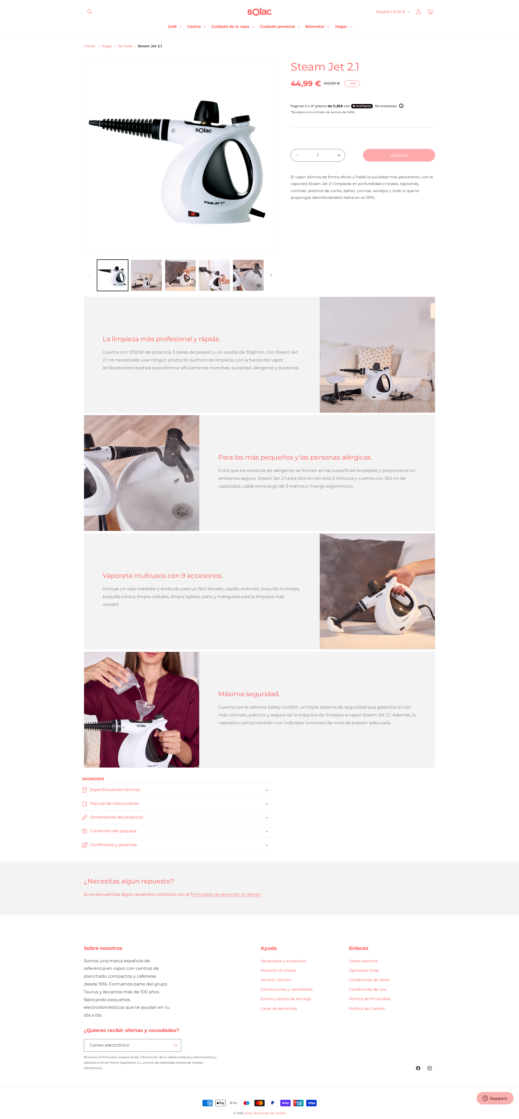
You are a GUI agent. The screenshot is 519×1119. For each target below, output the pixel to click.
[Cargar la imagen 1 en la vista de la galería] (112, 275)
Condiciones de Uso (367, 989)
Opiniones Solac (364, 970)
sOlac (249, 1113)
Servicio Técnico (276, 979)
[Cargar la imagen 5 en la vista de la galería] (248, 275)
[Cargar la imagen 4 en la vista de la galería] (214, 275)
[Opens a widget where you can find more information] (495, 1098)
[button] (90, 12)
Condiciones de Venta (369, 979)
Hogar (106, 46)
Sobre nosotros (363, 960)
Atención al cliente (278, 970)
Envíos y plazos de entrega (286, 998)
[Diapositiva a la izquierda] (90, 275)
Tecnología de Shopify (270, 1113)
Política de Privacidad (369, 998)
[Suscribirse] (175, 1045)
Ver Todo (125, 46)
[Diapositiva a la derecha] (271, 275)
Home (89, 46)
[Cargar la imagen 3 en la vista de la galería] (180, 275)
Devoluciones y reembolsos (287, 989)
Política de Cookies (367, 1008)
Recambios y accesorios (283, 960)
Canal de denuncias (279, 1008)
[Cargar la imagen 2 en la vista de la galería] (146, 275)
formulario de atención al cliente (226, 894)
